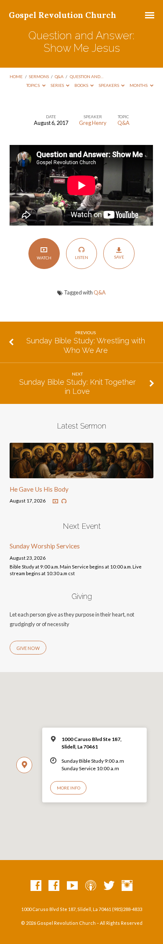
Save (119, 256)
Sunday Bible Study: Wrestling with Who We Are (85, 345)
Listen (81, 257)
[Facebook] (36, 886)
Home (16, 76)
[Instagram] (127, 886)
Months (139, 85)
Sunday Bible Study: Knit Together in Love (77, 387)
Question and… (86, 76)
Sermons (39, 76)
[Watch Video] (55, 501)
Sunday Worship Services (45, 546)
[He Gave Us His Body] (81, 473)
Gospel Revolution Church (62, 15)
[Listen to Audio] (63, 501)
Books (81, 85)
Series (58, 85)
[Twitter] (109, 886)
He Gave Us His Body (39, 489)
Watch (44, 257)
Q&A (59, 76)
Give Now (28, 648)
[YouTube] (72, 886)
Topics (33, 85)
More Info (68, 787)
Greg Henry (93, 122)
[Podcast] (90, 886)
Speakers (109, 85)
